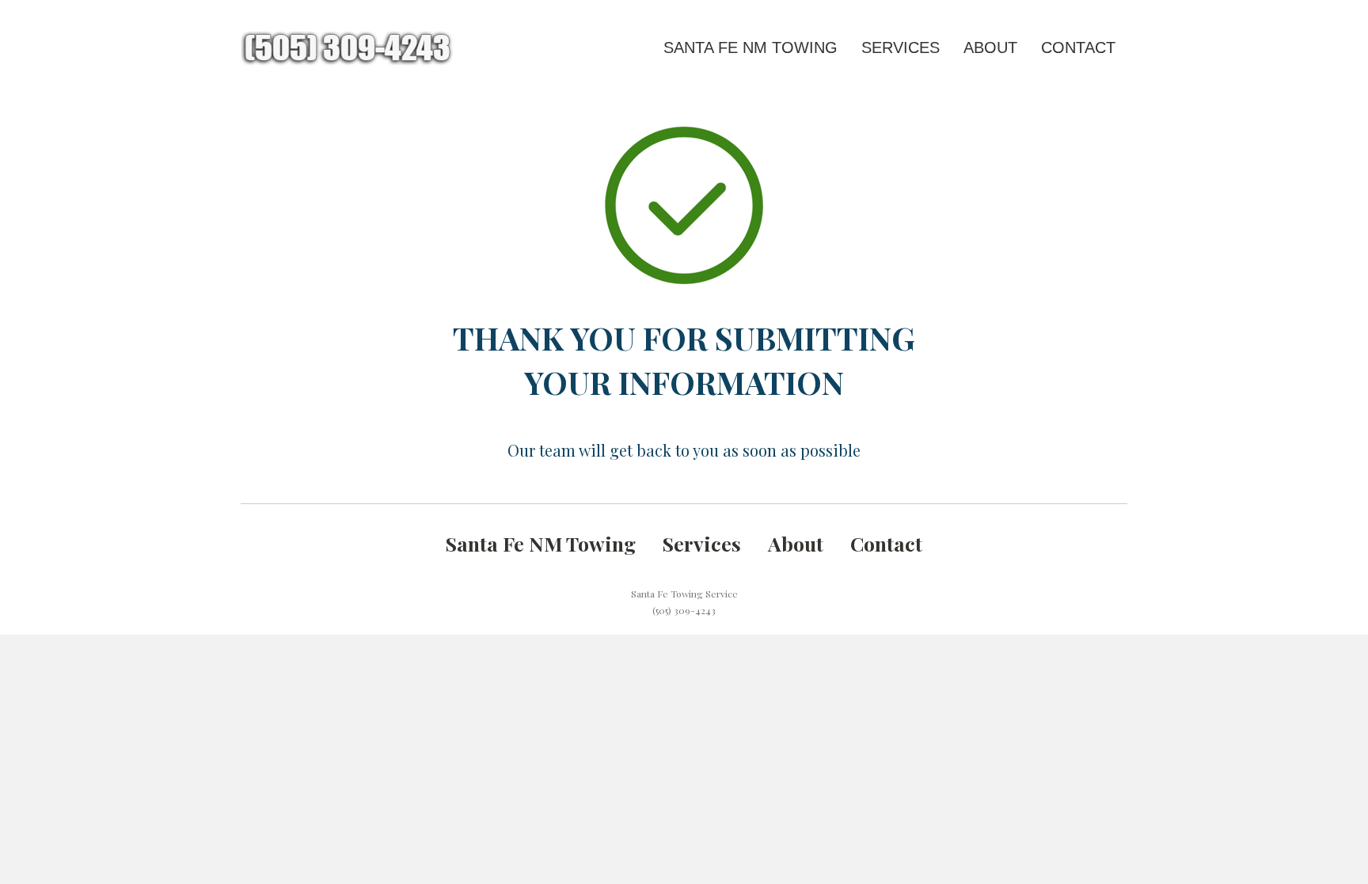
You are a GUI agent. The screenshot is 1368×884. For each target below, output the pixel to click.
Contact (1078, 47)
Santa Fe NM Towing (750, 47)
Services (900, 47)
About (990, 47)
